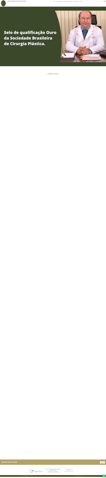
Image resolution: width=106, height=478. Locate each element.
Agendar (102, 462)
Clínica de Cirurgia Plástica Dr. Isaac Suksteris (16, 1)
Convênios (75, 1)
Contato (80, 1)
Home (54, 1)
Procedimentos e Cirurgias (68, 1)
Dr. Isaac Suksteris (59, 1)
